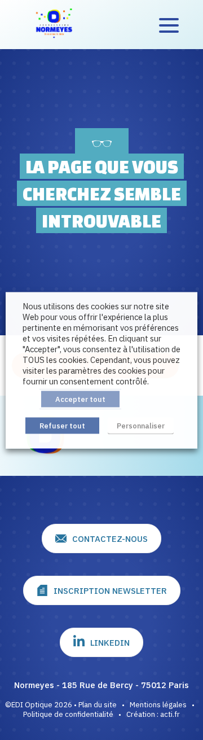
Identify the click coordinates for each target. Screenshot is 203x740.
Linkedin (110, 642)
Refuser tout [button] (62, 425)
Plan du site (97, 705)
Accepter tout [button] (80, 399)
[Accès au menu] (169, 25)
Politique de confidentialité (68, 714)
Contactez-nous (110, 538)
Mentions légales (158, 705)
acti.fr (170, 714)
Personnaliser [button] (141, 425)
